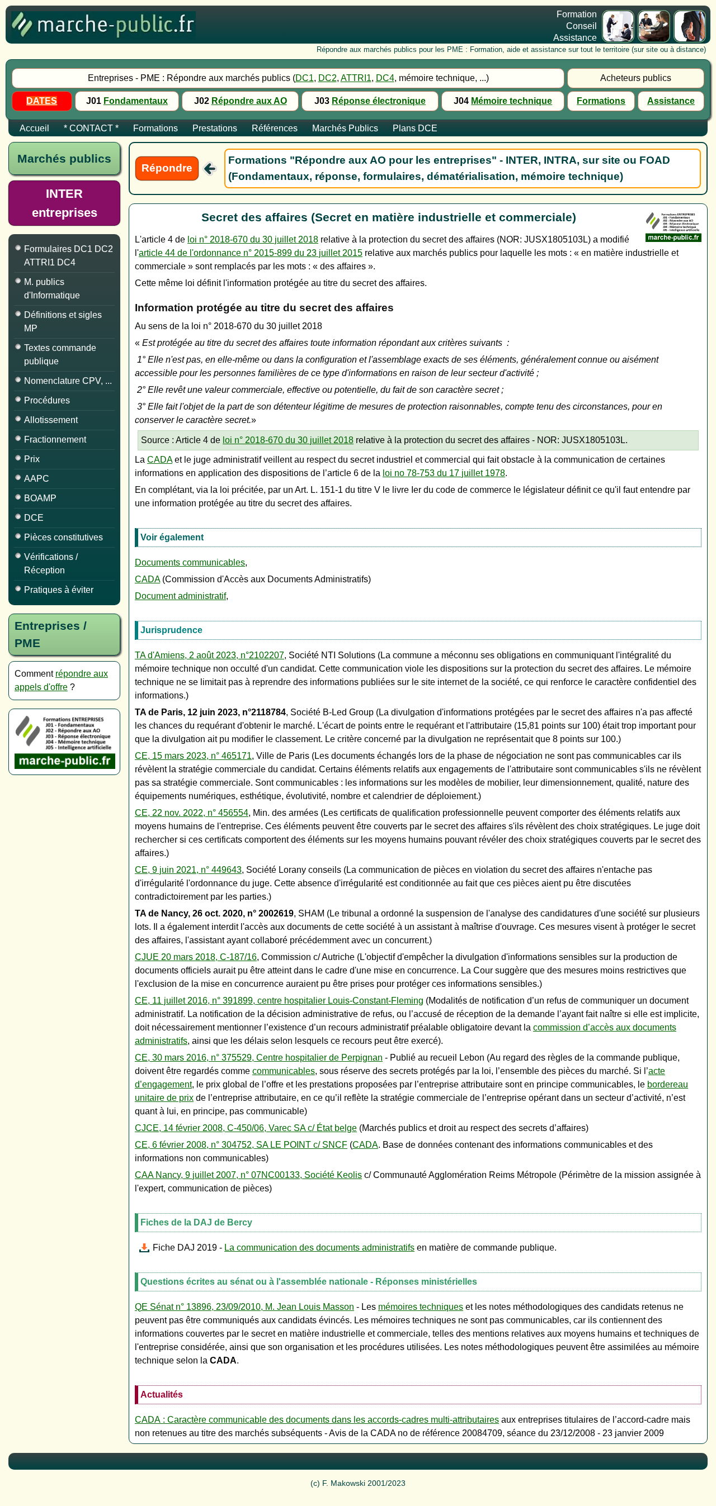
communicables (283, 1071)
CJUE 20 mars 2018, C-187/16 (196, 957)
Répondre (167, 168)
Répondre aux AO (249, 101)
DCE (34, 517)
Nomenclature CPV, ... (68, 381)
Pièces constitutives (63, 537)
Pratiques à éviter (58, 590)
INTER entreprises (64, 203)
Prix (32, 459)
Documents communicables (190, 562)
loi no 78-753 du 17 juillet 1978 (444, 473)
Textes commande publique (60, 354)
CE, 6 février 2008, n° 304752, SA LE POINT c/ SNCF (241, 1144)
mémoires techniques (420, 1307)
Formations (601, 101)
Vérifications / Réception (51, 563)
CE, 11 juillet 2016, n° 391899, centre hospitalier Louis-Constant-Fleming (279, 1000)
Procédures (47, 400)
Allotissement (51, 420)
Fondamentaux (135, 101)
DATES (41, 101)
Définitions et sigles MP (63, 321)
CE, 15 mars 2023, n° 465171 (193, 756)
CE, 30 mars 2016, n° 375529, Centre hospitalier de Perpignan (259, 1057)
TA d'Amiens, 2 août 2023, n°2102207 (209, 655)
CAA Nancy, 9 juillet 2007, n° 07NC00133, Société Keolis (248, 1175)
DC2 (327, 78)
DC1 (304, 78)
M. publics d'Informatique (52, 288)
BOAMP (40, 498)
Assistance (671, 101)
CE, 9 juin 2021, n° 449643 (188, 870)
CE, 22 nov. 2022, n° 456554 (191, 813)
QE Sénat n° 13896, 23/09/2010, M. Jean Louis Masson (244, 1307)
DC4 (385, 78)
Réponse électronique (379, 101)
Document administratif (180, 596)
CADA (159, 459)
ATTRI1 (356, 78)
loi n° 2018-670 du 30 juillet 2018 (252, 239)
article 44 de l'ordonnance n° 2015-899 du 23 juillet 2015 (250, 253)
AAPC (36, 478)
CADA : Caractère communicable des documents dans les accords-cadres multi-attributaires (317, 1419)
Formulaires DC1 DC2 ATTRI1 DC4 (68, 255)
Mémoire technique (511, 101)
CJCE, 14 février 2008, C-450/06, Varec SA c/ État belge (246, 1128)
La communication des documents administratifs (319, 1247)
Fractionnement (55, 439)
